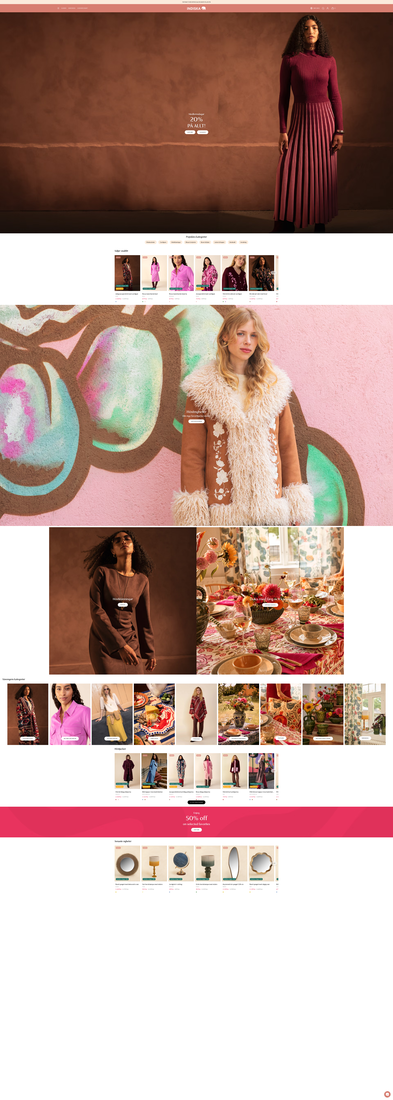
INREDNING (71, 8)
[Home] (196, 8)
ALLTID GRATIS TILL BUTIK (203, 2)
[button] (58, 8)
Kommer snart (82, 8)
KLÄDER (63, 8)
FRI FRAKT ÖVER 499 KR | (189, 2)
